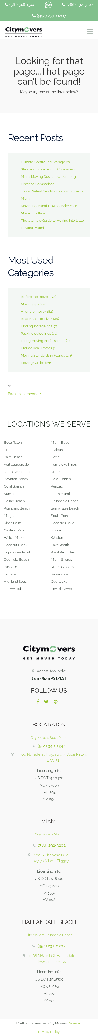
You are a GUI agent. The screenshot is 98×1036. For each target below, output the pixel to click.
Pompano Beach (17, 508)
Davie (55, 457)
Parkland (10, 567)
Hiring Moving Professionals (43, 341)
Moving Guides (32, 363)
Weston (57, 538)
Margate (10, 516)
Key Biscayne (61, 589)
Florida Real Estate (35, 348)
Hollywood (12, 589)
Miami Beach (61, 442)
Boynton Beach (16, 479)
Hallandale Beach (64, 501)
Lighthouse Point (17, 552)
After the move (33, 311)
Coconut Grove (62, 523)
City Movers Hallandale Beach (49, 935)
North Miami (60, 494)
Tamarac (10, 574)
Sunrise (9, 494)
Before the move (34, 297)
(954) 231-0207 (51, 15)
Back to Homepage (24, 394)
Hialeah (57, 450)
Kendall (56, 486)
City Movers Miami (49, 834)
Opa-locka (59, 581)
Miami (8, 450)
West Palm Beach (64, 552)
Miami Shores (61, 560)
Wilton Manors (15, 538)
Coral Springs (14, 486)
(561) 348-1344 (21, 4)
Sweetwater (60, 574)
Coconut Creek (15, 545)
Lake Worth (60, 545)
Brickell (56, 530)
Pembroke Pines (64, 464)
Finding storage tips (36, 326)
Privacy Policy (48, 1032)
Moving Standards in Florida (43, 355)
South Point (60, 516)
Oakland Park (14, 530)
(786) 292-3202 (80, 4)
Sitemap (75, 1023)
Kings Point (12, 523)
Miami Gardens (62, 567)
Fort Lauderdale (16, 464)
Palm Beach (13, 457)
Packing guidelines (36, 333)
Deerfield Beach (16, 560)
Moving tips (30, 304)
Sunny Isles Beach (65, 508)
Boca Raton (13, 442)
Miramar (57, 472)
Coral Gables (61, 479)
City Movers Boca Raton (49, 738)
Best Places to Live (36, 319)
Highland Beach (16, 581)
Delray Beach (14, 501)
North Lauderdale (17, 472)
